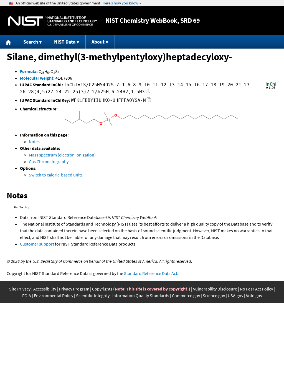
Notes (34, 141)
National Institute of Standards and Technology (52, 20)
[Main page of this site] (8, 42)
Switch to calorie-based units (56, 175)
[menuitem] (8, 42)
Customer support (37, 244)
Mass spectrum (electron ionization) (62, 155)
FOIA (26, 295)
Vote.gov (254, 295)
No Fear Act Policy (256, 289)
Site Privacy (20, 289)
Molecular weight (36, 78)
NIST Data (64, 42)
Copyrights (102, 289)
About (98, 42)
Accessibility (44, 289)
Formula (28, 71)
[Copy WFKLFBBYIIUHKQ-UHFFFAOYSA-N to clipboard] (149, 101)
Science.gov (214, 295)
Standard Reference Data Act (150, 273)
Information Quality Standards (140, 295)
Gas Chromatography (49, 161)
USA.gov (235, 295)
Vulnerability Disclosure (215, 289)
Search (30, 42)
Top (27, 207)
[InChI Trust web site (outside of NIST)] (271, 88)
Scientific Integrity (93, 295)
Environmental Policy (53, 295)
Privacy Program (74, 289)
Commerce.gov (186, 295)
